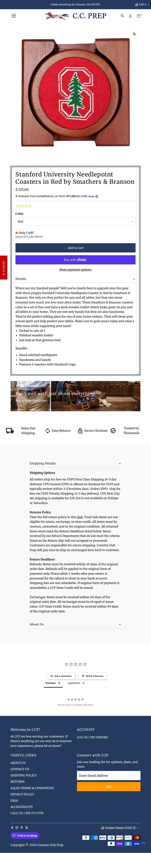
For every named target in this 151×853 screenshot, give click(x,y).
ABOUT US (18, 763)
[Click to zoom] (134, 34)
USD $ (142, 4)
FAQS (14, 800)
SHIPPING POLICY (23, 775)
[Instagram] (17, 827)
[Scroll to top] (143, 843)
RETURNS (17, 781)
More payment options (75, 269)
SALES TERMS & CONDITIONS (32, 788)
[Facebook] (12, 827)
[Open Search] (122, 15)
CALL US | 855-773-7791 (26, 813)
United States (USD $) (120, 828)
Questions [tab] (74, 683)
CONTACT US (19, 769)
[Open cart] (139, 15)
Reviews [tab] (51, 683)
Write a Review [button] (94, 676)
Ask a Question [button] (62, 676)
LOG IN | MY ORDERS (92, 737)
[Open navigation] (13, 15)
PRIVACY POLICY (22, 794)
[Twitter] (26, 827)
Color (19, 213)
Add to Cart (75, 248)
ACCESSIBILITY (21, 807)
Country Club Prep (50, 845)
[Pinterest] (22, 827)
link (80, 517)
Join (109, 786)
